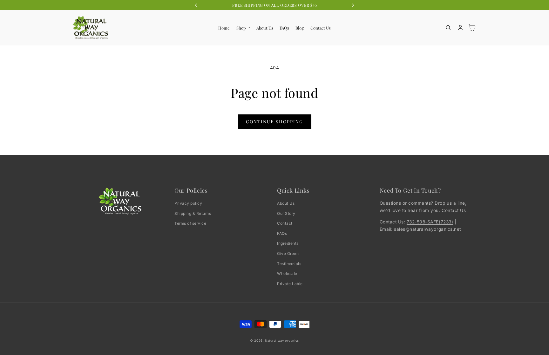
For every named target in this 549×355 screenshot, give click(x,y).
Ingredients (288, 243)
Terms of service (190, 223)
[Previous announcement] (196, 5)
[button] (243, 28)
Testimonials (289, 263)
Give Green (288, 253)
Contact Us (454, 210)
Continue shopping (274, 122)
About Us (286, 203)
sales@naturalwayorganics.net (427, 229)
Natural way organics (282, 340)
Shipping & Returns (192, 213)
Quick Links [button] (293, 190)
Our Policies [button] (190, 190)
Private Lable (290, 283)
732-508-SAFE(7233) (430, 221)
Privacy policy (188, 203)
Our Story (286, 213)
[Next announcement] (353, 5)
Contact (285, 223)
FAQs (282, 233)
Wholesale (287, 273)
